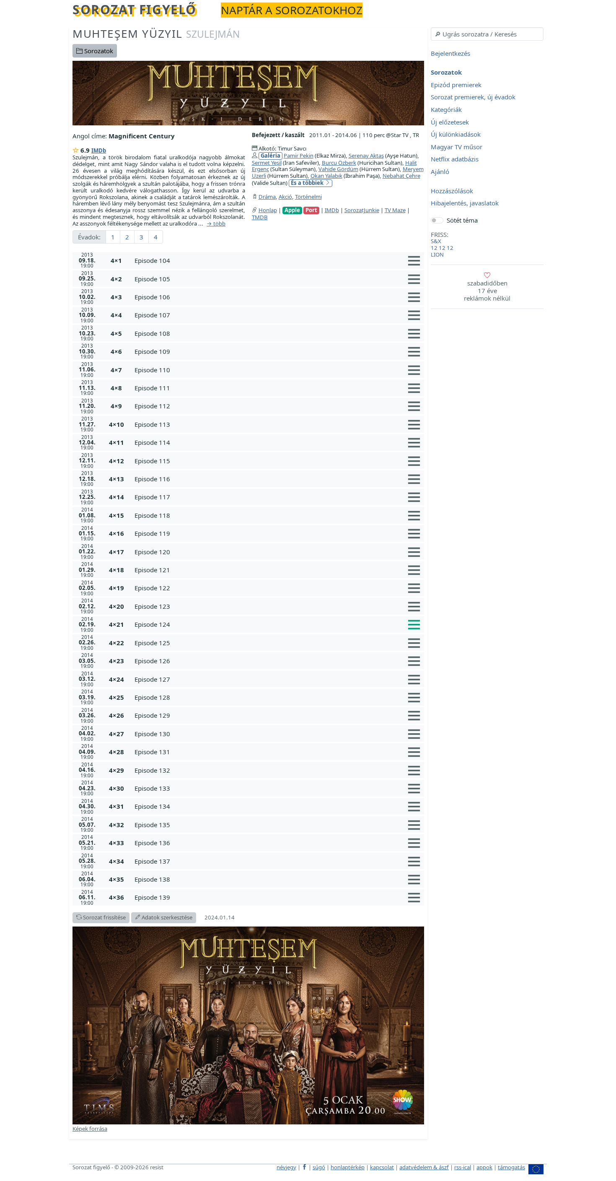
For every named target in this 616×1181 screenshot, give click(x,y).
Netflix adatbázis (455, 159)
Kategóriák (446, 109)
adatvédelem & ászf (424, 1167)
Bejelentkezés (450, 53)
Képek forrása (89, 1128)
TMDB (260, 217)
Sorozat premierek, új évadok (473, 97)
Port (311, 210)
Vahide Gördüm (338, 169)
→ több (216, 224)
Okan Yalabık (326, 175)
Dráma (267, 196)
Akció (285, 196)
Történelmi (308, 196)
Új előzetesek (450, 122)
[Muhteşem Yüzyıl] (248, 92)
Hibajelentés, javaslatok (465, 203)
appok (484, 1167)
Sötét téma (462, 220)
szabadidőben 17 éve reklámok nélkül (487, 290)
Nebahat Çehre (401, 175)
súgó (319, 1167)
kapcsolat (382, 1167)
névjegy (286, 1167)
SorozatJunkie (361, 210)
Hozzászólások (452, 191)
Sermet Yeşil (267, 162)
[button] (278, 260)
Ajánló (440, 171)
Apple (292, 210)
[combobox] (487, 34)
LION (437, 254)
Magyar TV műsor (456, 147)
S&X (436, 241)
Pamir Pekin (298, 155)
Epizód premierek (456, 84)
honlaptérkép (348, 1167)
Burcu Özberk (339, 162)
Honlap (268, 210)
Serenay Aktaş (366, 155)
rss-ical (462, 1167)
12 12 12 (442, 248)
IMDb (98, 150)
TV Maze (395, 210)
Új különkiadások (456, 134)
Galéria (270, 155)
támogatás (511, 1167)
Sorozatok (98, 51)
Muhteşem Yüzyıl (156, 33)
